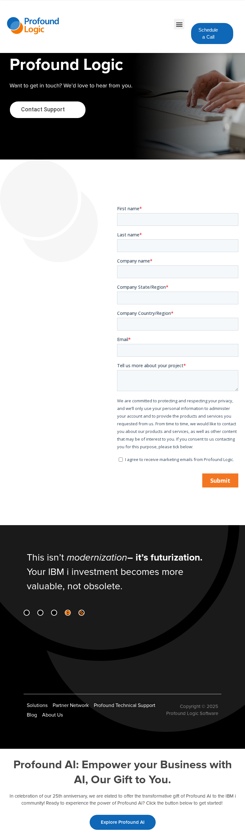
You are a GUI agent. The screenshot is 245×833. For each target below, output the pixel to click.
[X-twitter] (54, 613)
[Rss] (81, 613)
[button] (179, 24)
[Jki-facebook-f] (40, 613)
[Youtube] (68, 613)
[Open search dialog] (224, 13)
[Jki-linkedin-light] (27, 613)
